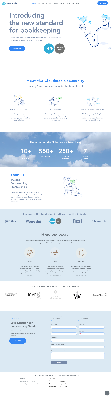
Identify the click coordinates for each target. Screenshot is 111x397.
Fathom (62, 381)
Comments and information (58, 351)
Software (52, 378)
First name (54, 324)
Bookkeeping (24, 381)
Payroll (33, 381)
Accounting (23, 384)
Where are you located (57, 344)
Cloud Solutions (35, 384)
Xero (50, 384)
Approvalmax (64, 384)
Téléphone (82, 331)
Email (53, 331)
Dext (50, 381)
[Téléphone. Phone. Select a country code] (81, 333)
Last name (81, 324)
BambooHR (63, 387)
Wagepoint (52, 387)
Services (22, 378)
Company (54, 337)
